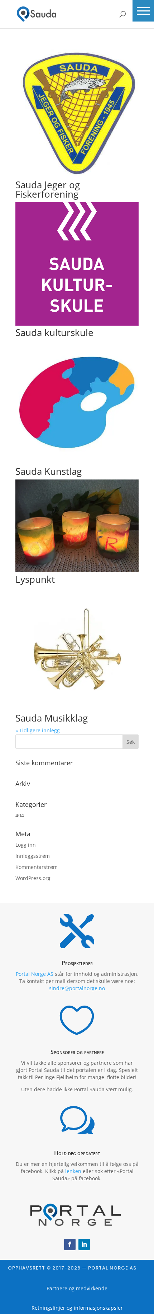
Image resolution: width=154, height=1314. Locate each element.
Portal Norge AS (34, 973)
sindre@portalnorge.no (77, 988)
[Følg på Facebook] (70, 1244)
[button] (143, 11)
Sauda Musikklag (51, 718)
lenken (73, 1171)
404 (19, 815)
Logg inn (25, 844)
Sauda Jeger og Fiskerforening (47, 189)
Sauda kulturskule (54, 332)
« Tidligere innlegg (37, 730)
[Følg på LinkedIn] (84, 1244)
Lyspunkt (35, 579)
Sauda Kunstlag (48, 471)
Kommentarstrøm (36, 867)
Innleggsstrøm (32, 855)
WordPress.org (32, 878)
